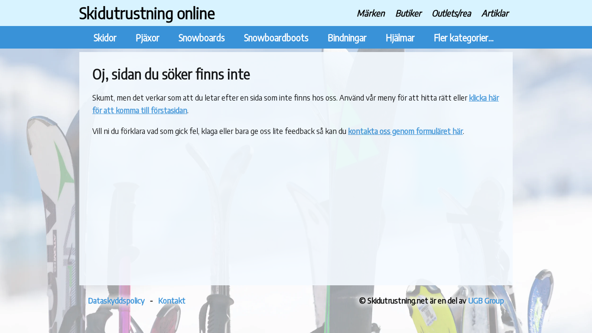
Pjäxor (147, 37)
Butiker (408, 12)
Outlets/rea (451, 12)
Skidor (105, 37)
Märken (371, 12)
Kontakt (171, 300)
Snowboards (202, 37)
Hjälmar (400, 37)
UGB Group (486, 300)
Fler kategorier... (464, 37)
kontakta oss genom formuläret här (405, 131)
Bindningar (347, 37)
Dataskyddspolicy (116, 300)
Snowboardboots (276, 37)
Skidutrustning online (147, 13)
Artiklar (494, 12)
